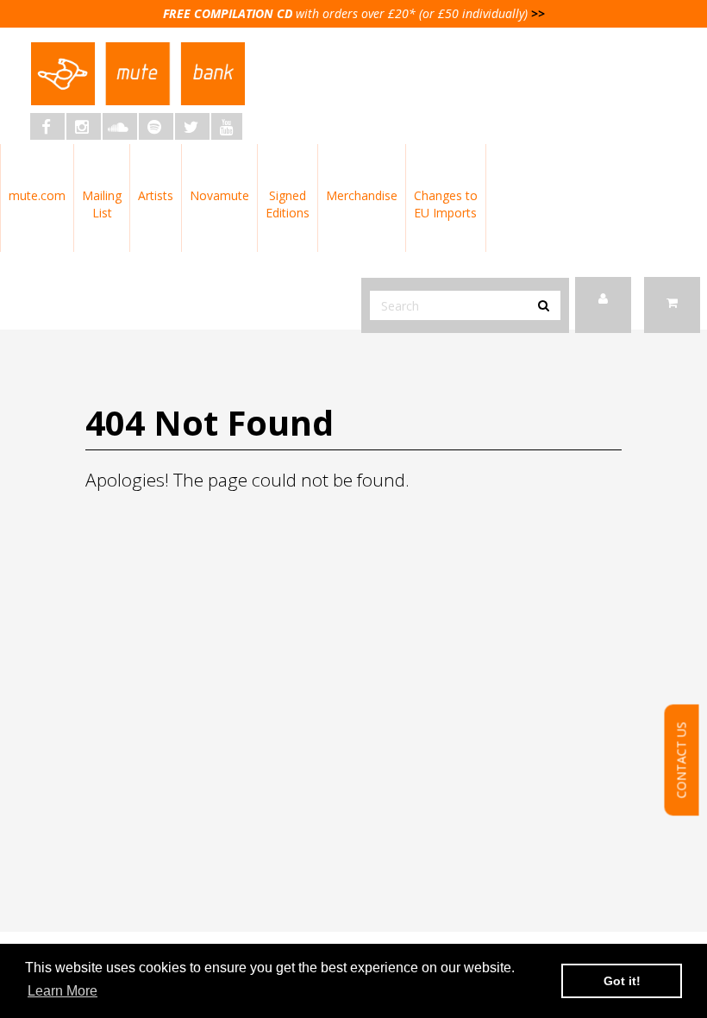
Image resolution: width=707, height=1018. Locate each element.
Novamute (219, 195)
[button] (672, 305)
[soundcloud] (120, 126)
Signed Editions (288, 204)
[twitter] (192, 126)
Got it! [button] (622, 981)
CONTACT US (681, 760)
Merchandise (361, 195)
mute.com (37, 195)
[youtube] (226, 126)
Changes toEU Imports (446, 204)
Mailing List (102, 204)
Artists (155, 195)
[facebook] (47, 126)
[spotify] (156, 126)
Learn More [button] (62, 990)
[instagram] (83, 126)
